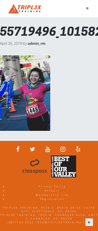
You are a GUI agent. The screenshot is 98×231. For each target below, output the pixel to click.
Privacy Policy (52, 186)
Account (52, 190)
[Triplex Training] (25, 9)
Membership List (52, 195)
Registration (52, 199)
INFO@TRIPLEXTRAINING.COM (63, 222)
